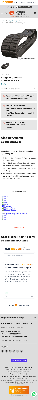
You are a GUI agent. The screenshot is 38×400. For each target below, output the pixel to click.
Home (3, 21)
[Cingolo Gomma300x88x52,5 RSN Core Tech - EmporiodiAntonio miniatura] (5, 66)
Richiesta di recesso (29, 376)
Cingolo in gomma (14, 21)
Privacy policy (24, 369)
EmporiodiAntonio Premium (11, 376)
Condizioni (9, 369)
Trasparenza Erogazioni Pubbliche (18, 372)
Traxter (3, 84)
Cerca (6, 367)
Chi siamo (28, 367)
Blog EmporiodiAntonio (17, 374)
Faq (17, 369)
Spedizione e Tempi (16, 367)
